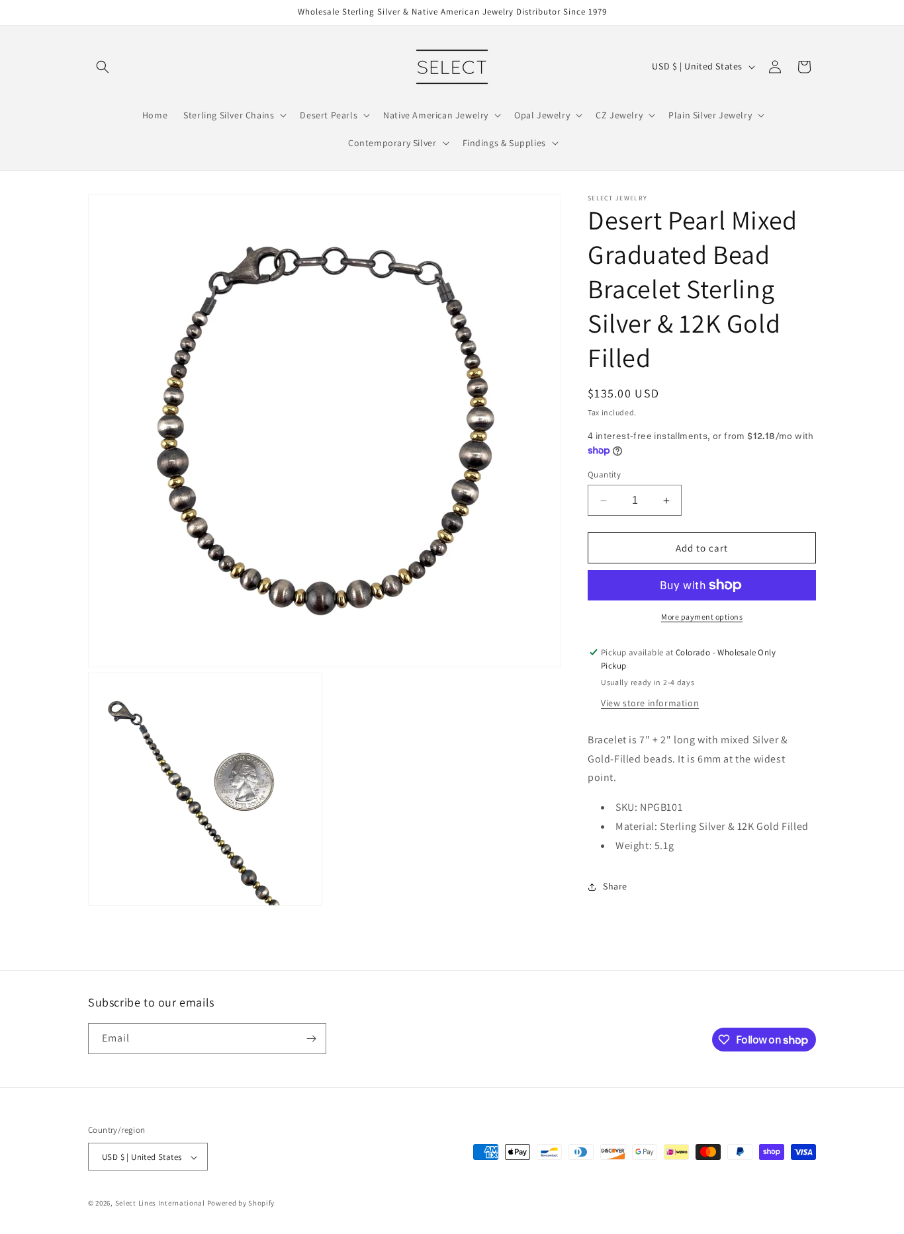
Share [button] (615, 886)
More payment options (702, 617)
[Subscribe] (311, 1038)
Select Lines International (160, 1203)
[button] (102, 66)
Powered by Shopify (241, 1203)
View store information (650, 703)
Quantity (604, 474)
